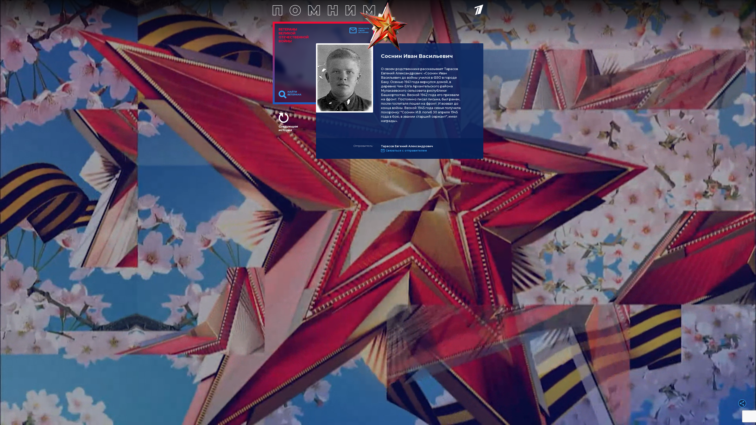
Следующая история (288, 128)
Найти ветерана (294, 93)
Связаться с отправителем (406, 150)
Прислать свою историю (363, 30)
